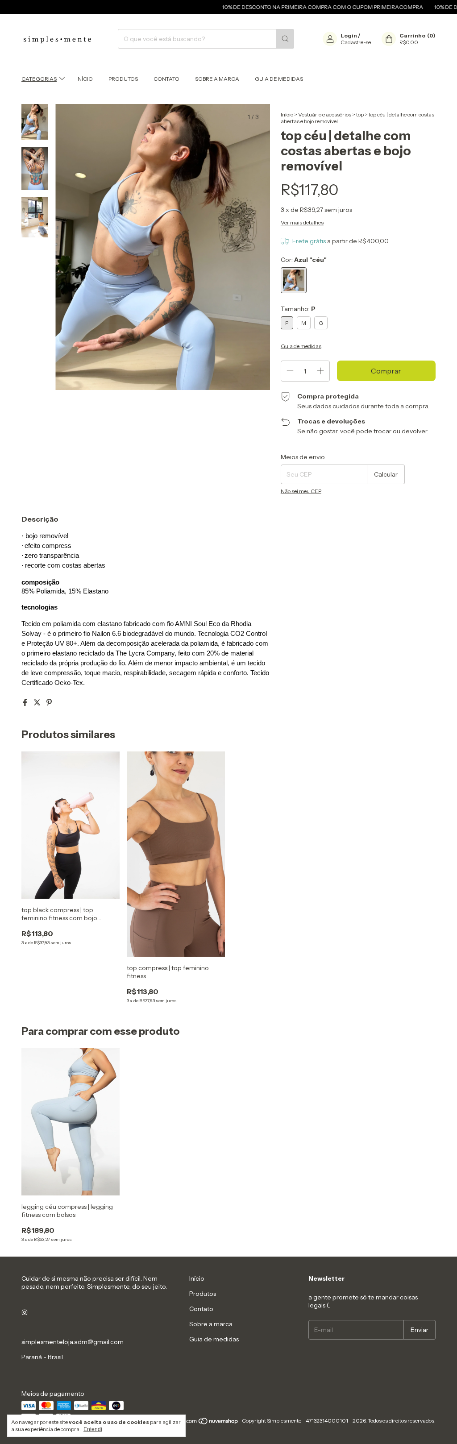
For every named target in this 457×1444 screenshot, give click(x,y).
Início (84, 78)
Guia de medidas (279, 78)
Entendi (92, 1429)
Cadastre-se (356, 42)
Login (349, 35)
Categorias (39, 78)
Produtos (123, 78)
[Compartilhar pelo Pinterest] (49, 702)
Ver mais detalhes (302, 222)
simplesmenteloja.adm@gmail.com (72, 1342)
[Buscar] (285, 39)
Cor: (304, 260)
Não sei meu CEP (301, 491)
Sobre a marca (217, 78)
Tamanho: (298, 309)
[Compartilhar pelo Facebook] (25, 702)
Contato (166, 78)
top (360, 114)
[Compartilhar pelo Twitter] (37, 702)
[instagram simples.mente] (24, 1312)
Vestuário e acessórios (324, 114)
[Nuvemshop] (204, 1422)
